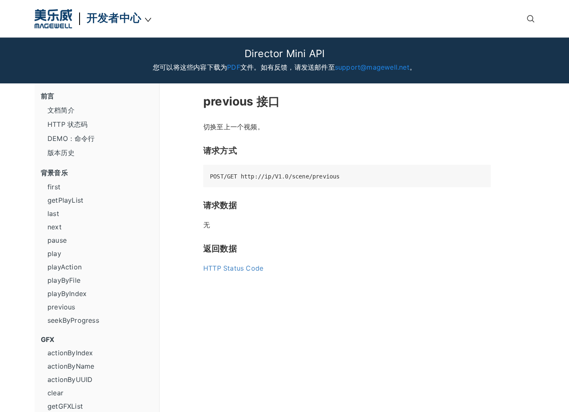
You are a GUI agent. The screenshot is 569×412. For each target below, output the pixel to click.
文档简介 (61, 110)
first (53, 187)
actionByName (70, 366)
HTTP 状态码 (67, 124)
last (53, 213)
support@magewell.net (372, 67)
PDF (233, 67)
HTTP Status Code (233, 268)
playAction (64, 267)
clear (55, 393)
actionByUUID (69, 379)
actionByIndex (70, 353)
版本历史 (61, 152)
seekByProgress (73, 320)
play (54, 253)
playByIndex (67, 293)
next (54, 227)
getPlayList (65, 200)
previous (61, 307)
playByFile (63, 280)
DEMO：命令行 (71, 138)
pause (57, 240)
